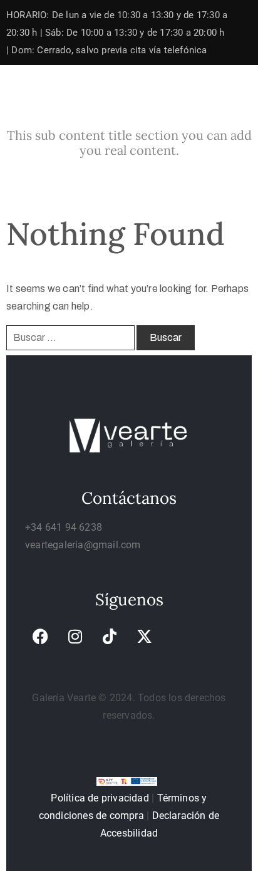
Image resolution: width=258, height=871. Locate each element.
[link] (40, 636)
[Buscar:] (70, 337)
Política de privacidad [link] (99, 798)
